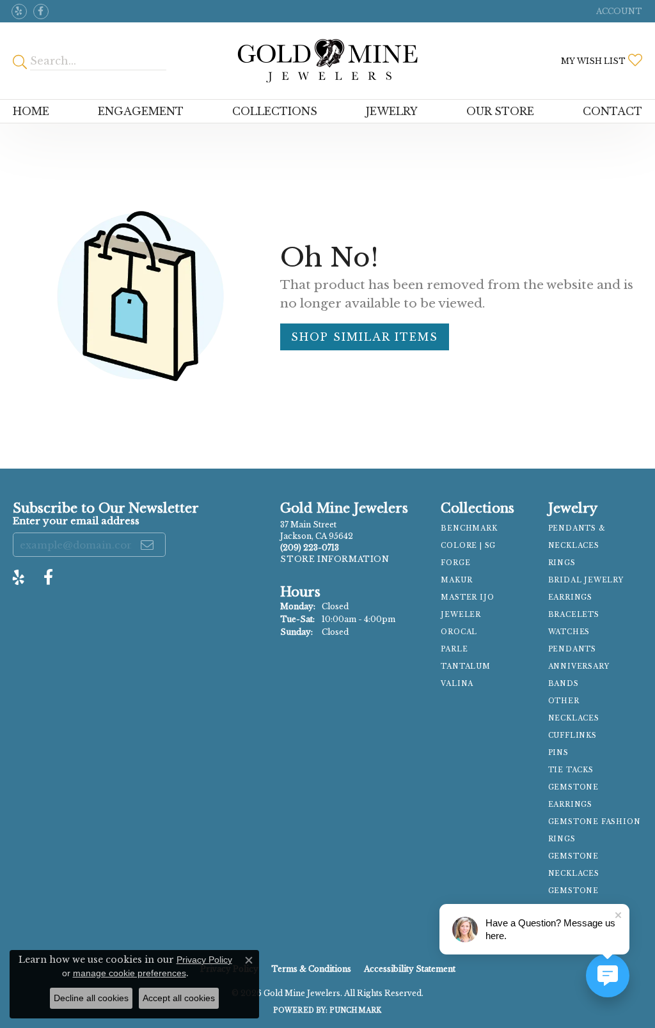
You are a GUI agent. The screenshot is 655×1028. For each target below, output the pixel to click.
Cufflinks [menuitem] (572, 735)
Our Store (500, 111)
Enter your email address (76, 521)
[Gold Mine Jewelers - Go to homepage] (328, 60)
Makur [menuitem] (456, 580)
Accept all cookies (179, 998)
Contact (612, 111)
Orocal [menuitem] (459, 632)
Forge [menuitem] (455, 563)
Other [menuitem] (564, 701)
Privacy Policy (204, 959)
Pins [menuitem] (558, 753)
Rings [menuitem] (562, 563)
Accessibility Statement (409, 969)
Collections (274, 111)
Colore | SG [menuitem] (468, 545)
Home (31, 111)
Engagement (141, 111)
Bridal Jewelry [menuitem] (586, 580)
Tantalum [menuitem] (465, 666)
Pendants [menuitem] (572, 649)
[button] (618, 11)
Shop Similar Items (364, 337)
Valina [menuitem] (457, 684)
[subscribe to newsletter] (147, 544)
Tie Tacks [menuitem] (571, 770)
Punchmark (355, 1010)
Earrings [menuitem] (570, 597)
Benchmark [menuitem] (469, 528)
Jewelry (392, 111)
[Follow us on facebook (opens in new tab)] (41, 11)
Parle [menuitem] (454, 649)
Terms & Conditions (311, 969)
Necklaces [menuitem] (573, 718)
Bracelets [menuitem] (573, 615)
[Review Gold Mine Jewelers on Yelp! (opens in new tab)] (19, 11)
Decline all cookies (91, 998)
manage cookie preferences (129, 973)
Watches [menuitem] (569, 632)
